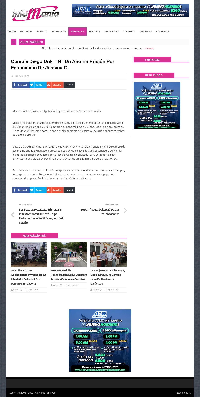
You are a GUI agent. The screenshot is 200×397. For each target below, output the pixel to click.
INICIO (12, 31)
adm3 (16, 289)
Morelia (42, 31)
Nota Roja (111, 31)
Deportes (145, 31)
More (69, 84)
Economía (162, 31)
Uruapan (26, 31)
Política (94, 31)
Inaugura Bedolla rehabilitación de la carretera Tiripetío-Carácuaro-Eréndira (69, 275)
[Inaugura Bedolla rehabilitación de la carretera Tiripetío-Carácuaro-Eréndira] (69, 254)
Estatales (77, 31)
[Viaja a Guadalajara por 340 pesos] (130, 10)
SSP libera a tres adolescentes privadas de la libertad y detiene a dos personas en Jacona (82, 48)
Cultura (128, 31)
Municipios (59, 31)
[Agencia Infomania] (36, 13)
